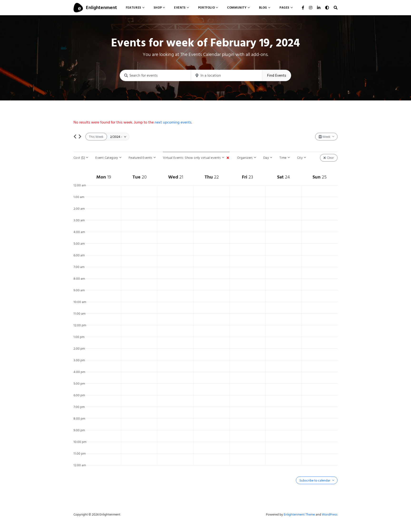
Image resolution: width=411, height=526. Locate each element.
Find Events (276, 75)
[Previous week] (75, 136)
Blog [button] (263, 7)
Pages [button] (284, 7)
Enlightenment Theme (299, 514)
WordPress (330, 514)
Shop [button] (158, 7)
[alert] (205, 122)
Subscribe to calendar (315, 480)
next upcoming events (173, 122)
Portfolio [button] (206, 7)
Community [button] (236, 7)
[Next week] (80, 136)
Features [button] (133, 7)
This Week (96, 137)
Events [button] (180, 7)
